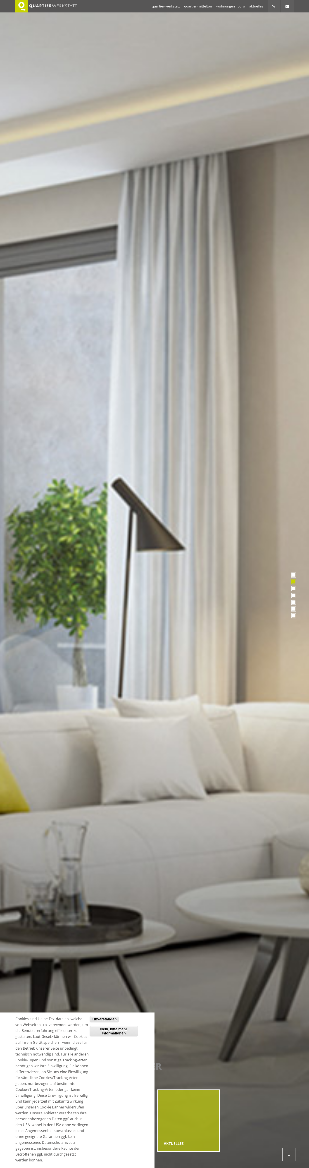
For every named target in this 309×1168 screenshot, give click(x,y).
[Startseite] (46, 6)
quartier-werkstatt (166, 6)
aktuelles (256, 6)
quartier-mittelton (198, 6)
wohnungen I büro (230, 6)
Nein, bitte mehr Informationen (113, 1031)
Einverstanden (104, 1019)
